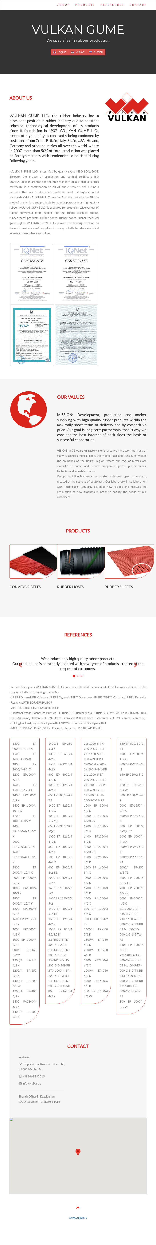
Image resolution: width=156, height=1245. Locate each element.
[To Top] (78, 1208)
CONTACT (138, 4)
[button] (20, 663)
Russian (97, 52)
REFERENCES (112, 4)
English (61, 52)
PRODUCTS (85, 4)
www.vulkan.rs (78, 1217)
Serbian (79, 52)
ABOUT (63, 4)
